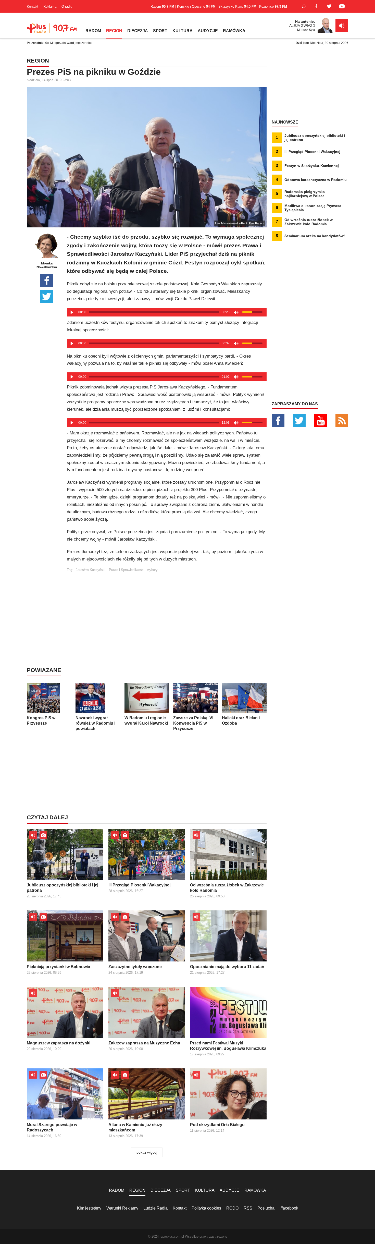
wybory (152, 570)
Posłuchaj (266, 1208)
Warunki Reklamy (122, 1208)
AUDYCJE (208, 31)
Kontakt (32, 6)
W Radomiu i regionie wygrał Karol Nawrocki (146, 720)
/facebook (289, 1208)
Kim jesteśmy (89, 1208)
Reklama (49, 6)
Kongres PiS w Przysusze (41, 720)
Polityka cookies (206, 1208)
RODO (232, 1208)
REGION (114, 31)
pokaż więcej (146, 1152)
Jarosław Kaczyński (90, 570)
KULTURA (182, 31)
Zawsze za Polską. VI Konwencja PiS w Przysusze (193, 723)
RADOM (93, 31)
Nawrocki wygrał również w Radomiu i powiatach (95, 723)
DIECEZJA (137, 31)
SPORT (160, 31)
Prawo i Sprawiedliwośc (126, 570)
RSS (248, 1208)
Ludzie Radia (155, 1208)
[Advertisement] (166, 607)
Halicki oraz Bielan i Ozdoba (241, 720)
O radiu (66, 6)
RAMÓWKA (234, 31)
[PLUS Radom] (52, 30)
